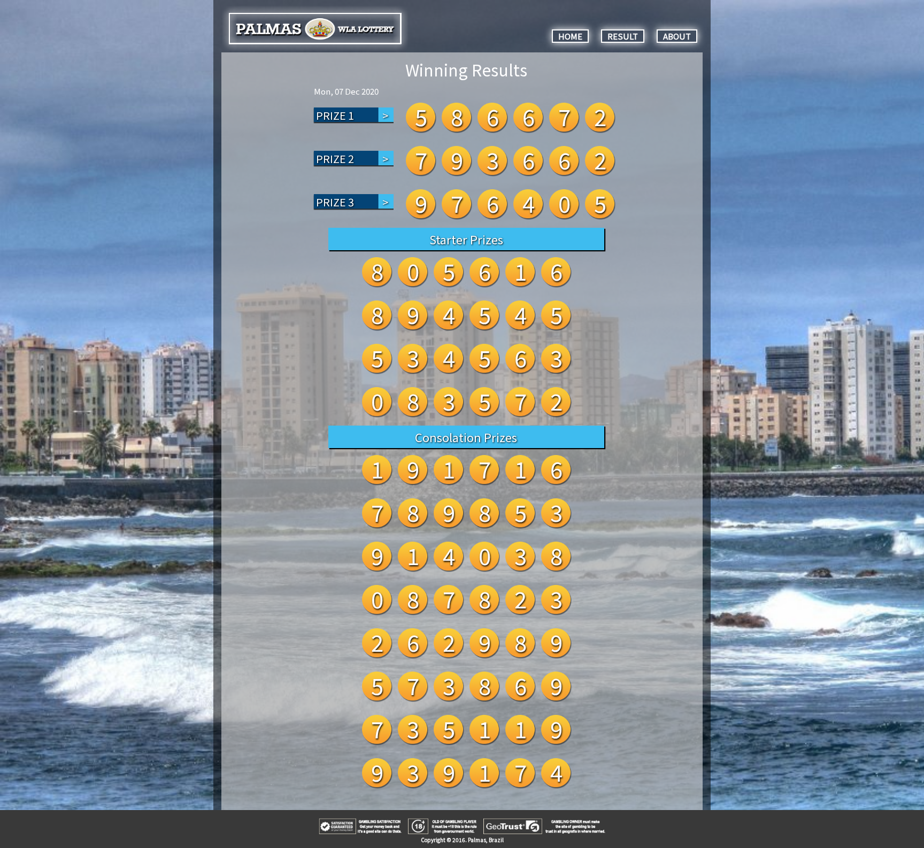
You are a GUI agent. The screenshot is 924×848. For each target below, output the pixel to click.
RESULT (622, 36)
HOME (570, 36)
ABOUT (677, 36)
